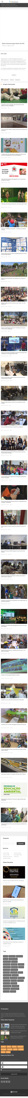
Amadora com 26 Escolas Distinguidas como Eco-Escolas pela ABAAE (14, 626)
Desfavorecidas (7, 986)
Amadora (3, 1046)
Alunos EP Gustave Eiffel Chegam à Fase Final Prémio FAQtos (13, 551)
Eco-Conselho (14, 972)
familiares (21, 967)
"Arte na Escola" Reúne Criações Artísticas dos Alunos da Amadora (14, 130)
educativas (13, 991)
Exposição (3, 1049)
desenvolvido (7, 980)
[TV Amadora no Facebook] (2, 1082)
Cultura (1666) (6, 853)
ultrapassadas (13, 978)
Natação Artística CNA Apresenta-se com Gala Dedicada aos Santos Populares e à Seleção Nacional (18, 1026)
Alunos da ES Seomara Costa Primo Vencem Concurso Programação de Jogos (13, 452)
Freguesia (10, 1049)
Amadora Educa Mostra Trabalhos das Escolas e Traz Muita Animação (13, 651)
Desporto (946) (6, 854)
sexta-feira (6, 978)
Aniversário (20, 1046)
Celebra (9, 1046)
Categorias (5, 79)
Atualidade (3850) (6, 858)
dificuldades (21, 978)
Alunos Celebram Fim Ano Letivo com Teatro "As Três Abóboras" (13, 303)
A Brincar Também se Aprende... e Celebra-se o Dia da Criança (13, 229)
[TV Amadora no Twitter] (4, 1082)
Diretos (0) (16, 856)
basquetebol (19, 956)
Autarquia (21, 1049)
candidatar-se (7, 967)
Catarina (5, 956)
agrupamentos (7, 961)
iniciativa (5, 959)
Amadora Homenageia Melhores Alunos (10, 675)
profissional (6, 991)
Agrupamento (7, 964)
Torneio (15, 1049)
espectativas (15, 975)
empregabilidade (15, 988)
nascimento (20, 980)
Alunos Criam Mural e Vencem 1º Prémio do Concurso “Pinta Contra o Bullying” (13, 328)
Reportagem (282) (18, 854)
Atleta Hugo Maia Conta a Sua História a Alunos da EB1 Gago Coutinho (13, 750)
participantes (6, 969)
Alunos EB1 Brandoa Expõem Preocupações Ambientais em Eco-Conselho (13, 477)
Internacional (6, 983)
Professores (6, 972)
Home (4, 4)
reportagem (14, 964)
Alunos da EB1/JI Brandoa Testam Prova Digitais (12, 427)
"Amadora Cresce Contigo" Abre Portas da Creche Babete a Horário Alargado (12, 105)
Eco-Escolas (14, 961)
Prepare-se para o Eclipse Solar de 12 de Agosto (13, 880)
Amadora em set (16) (7, 856)
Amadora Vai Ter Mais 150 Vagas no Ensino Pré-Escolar (13, 724)
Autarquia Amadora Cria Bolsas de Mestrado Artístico (13, 774)
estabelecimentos (13, 959)
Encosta (3, 1052)
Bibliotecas (13, 980)
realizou (20, 972)
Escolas (8, 1052)
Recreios (14, 1046)
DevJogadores (14, 969)
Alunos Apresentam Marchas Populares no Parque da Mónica (13, 279)
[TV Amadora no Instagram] (7, 1082)
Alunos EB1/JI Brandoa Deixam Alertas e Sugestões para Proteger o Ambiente (13, 502)
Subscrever (14, 1074)
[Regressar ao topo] (23, 1089)
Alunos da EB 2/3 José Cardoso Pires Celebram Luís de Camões (13, 402)
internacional (12, 956)
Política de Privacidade (15, 1070)
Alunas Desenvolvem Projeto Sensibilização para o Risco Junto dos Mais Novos (14, 254)
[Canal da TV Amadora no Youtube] (9, 1082)
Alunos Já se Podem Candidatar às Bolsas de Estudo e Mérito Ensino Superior (13, 576)
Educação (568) (17, 853)
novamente (21, 964)
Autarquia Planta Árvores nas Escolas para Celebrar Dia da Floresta (13, 824)
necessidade (6, 988)
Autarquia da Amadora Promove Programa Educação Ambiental (13, 799)
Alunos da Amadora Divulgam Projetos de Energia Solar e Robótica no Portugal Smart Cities (14, 353)
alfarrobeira (13, 983)
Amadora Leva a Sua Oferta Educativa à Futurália (12, 699)
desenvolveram (7, 975)
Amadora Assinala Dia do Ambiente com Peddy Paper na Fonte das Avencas (14, 601)
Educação (13, 4)
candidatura (14, 967)
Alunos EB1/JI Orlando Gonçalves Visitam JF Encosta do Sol (13, 526)
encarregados (15, 986)
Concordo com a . (11, 1070)
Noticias (8, 4)
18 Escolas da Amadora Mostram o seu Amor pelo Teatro (14, 204)
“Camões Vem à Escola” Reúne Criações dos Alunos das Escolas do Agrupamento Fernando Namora (13, 155)
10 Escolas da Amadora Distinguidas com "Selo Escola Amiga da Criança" (13, 179)
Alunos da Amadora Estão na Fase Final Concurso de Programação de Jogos (13, 378)
